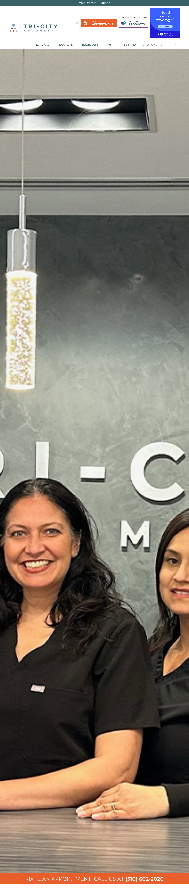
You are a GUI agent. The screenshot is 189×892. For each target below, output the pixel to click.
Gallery (130, 45)
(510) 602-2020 (94, 879)
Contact (111, 45)
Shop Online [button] (152, 44)
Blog (176, 45)
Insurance (90, 45)
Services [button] (43, 44)
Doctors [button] (66, 44)
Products (137, 24)
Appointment (103, 24)
